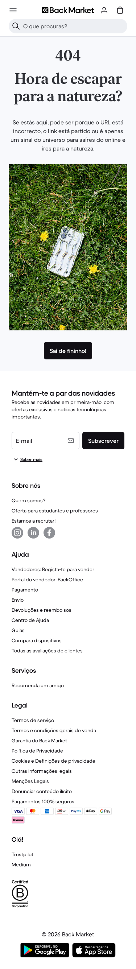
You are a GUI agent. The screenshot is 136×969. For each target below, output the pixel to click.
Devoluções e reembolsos (41, 610)
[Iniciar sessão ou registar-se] (104, 10)
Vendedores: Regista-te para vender (53, 569)
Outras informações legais (42, 771)
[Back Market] (68, 10)
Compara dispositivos (37, 640)
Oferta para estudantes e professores (55, 510)
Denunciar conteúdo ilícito (42, 791)
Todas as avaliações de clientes (47, 650)
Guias (18, 630)
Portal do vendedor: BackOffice (47, 579)
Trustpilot (22, 854)
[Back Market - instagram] (17, 533)
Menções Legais (30, 781)
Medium (21, 864)
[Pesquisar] (16, 26)
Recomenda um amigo (38, 685)
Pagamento (25, 589)
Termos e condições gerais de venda (54, 730)
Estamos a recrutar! (33, 521)
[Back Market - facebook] (49, 533)
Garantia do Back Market (39, 740)
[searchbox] (73, 26)
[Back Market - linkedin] (33, 533)
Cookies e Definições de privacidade (53, 761)
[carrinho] (120, 10)
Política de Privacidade (37, 750)
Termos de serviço (33, 720)
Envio (18, 600)
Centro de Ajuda (30, 620)
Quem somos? (28, 500)
